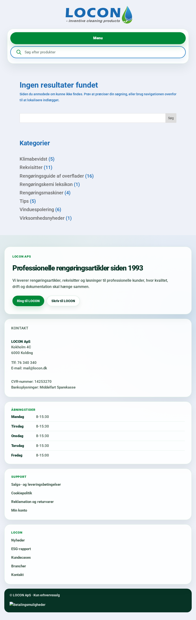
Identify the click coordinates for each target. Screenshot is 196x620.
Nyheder (18, 540)
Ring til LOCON (28, 301)
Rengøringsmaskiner (41, 193)
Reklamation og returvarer (32, 502)
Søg (171, 118)
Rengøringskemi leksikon (46, 184)
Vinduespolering (37, 209)
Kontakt (17, 575)
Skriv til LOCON (63, 301)
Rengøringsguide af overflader (52, 176)
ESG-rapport (21, 549)
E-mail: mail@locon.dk (29, 368)
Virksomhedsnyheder (42, 218)
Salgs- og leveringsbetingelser (36, 484)
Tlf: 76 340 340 (24, 363)
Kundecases (21, 557)
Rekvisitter (31, 167)
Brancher (18, 566)
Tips (24, 201)
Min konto (19, 510)
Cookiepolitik (21, 493)
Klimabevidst (33, 159)
